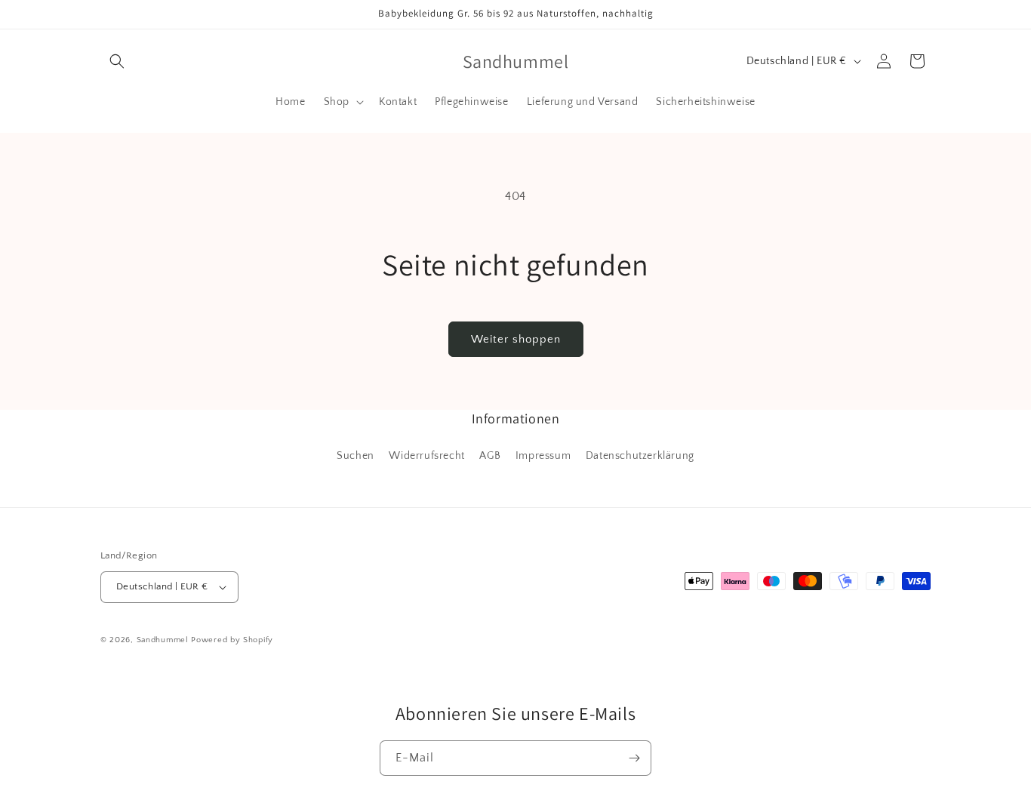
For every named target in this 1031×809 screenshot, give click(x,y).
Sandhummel (163, 639)
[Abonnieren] (634, 758)
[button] (117, 61)
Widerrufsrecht (426, 456)
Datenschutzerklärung (640, 456)
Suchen (355, 456)
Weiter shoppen (516, 339)
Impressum (543, 456)
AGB (489, 456)
